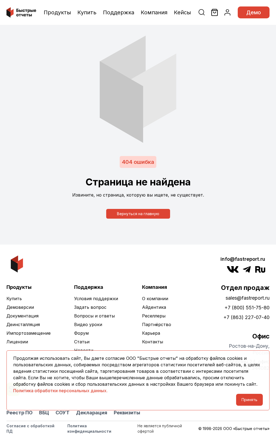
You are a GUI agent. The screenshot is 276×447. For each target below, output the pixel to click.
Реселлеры (153, 316)
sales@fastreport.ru (248, 298)
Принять (249, 399)
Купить (86, 12)
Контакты (152, 341)
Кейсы (182, 12)
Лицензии (17, 341)
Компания (154, 12)
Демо (253, 12)
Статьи (81, 341)
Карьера (151, 333)
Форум (81, 333)
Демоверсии (20, 307)
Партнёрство (156, 324)
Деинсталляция (23, 324)
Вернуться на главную (138, 213)
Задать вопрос (90, 307)
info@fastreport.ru (242, 259)
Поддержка (118, 12)
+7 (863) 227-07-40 (246, 317)
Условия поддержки (96, 298)
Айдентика (154, 307)
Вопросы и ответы (94, 316)
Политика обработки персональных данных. (60, 390)
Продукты (57, 12)
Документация (22, 316)
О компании (155, 298)
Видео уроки (88, 324)
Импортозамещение (28, 333)
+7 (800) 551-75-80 (247, 307)
